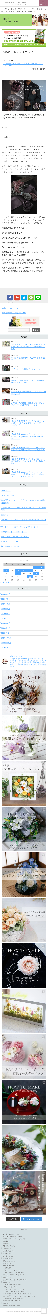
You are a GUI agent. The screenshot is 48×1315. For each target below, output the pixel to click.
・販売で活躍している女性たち (11, 1301)
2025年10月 (6, 642)
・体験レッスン (6, 1263)
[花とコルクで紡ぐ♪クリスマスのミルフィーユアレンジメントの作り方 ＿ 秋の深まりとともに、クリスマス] (24, 1193)
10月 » (8, 582)
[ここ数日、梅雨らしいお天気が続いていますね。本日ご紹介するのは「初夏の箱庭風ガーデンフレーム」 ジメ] (24, 783)
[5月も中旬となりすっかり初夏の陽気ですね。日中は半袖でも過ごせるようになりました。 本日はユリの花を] (24, 829)
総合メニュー (43, 5)
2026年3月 (5, 618)
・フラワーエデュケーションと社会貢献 (13, 1239)
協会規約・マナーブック (11, 546)
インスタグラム (8, 1253)
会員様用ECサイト (9, 1258)
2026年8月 (5, 594)
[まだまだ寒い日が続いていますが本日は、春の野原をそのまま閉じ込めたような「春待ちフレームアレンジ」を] (24, 1011)
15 (36, 573)
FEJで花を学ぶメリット (10, 1246)
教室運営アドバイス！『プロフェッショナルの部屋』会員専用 (23, 501)
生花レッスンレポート (10, 541)
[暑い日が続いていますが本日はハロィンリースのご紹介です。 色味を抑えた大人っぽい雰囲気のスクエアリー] (24, 692)
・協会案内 (5, 1241)
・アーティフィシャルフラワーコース (13, 1272)
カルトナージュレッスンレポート (15, 536)
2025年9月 (5, 647)
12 (18, 573)
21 (30, 576)
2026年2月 (5, 623)
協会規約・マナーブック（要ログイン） (15, 1280)
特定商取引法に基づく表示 (11, 1306)
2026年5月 (5, 608)
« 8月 (2, 582)
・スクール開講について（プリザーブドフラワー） (17, 1294)
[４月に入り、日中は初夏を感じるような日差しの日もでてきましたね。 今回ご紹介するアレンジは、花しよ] (24, 874)
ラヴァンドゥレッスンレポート (14, 531)
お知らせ (5, 514)
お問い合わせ (7, 1303)
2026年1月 (5, 628)
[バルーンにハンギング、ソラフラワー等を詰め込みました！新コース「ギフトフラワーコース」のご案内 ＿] (24, 1147)
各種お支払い (7, 1277)
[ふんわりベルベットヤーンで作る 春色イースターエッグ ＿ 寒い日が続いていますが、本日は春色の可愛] (24, 1056)
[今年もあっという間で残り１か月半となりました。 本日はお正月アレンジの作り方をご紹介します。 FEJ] (24, 1102)
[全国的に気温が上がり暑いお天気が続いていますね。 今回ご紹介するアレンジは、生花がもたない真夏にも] (24, 738)
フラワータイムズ (8, 1256)
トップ (4, 9)
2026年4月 (5, 613)
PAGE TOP (24, 1230)
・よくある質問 (6, 1268)
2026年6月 (5, 603)
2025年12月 (6, 633)
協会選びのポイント (9, 1251)
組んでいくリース (10, 308)
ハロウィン (5, 490)
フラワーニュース (8, 495)
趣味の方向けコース (9, 1261)
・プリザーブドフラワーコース (11, 1270)
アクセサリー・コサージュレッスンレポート (19, 527)
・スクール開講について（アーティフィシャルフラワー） (18, 1296)
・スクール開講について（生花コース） (13, 1298)
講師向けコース (8, 1282)
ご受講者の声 (7, 1248)
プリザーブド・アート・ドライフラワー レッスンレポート (23, 64)
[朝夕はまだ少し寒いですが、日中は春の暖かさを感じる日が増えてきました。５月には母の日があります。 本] (24, 920)
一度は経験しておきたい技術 (14, 312)
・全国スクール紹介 (8, 1265)
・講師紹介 (5, 1243)
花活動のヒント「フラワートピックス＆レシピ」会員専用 (23, 508)
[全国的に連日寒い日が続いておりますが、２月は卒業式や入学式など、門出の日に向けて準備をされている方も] (24, 965)
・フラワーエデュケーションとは (11, 1284)
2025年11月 (6, 637)
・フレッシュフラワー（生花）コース (13, 1275)
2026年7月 (5, 599)
